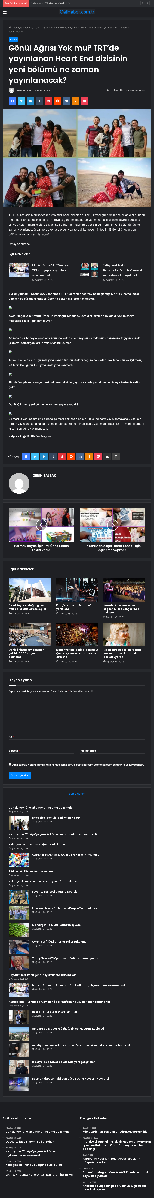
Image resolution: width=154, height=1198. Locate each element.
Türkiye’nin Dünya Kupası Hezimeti (32, 871)
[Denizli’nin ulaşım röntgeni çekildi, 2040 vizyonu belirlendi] (30, 634)
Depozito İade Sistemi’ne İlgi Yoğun (56, 818)
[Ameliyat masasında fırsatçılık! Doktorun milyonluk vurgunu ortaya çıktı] (19, 1050)
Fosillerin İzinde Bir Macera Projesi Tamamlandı (64, 908)
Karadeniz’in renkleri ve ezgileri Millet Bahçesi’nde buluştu (121, 608)
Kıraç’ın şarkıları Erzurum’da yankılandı (75, 607)
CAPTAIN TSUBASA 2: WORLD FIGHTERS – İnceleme (65, 855)
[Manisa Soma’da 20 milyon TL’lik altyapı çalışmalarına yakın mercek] (19, 270)
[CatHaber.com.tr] (77, 11)
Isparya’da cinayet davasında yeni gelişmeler (63, 1062)
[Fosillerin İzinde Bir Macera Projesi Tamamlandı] (19, 913)
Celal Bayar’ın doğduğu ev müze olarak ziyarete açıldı (27, 607)
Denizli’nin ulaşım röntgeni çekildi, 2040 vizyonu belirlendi (27, 653)
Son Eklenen (77, 793)
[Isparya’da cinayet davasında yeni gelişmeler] (19, 1067)
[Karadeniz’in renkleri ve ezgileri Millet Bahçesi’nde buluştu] (124, 590)
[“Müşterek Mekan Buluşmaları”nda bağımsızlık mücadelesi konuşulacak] (90, 270)
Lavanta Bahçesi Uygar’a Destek (54, 891)
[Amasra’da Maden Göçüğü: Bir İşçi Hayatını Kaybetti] (19, 1034)
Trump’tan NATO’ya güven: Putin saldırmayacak (65, 958)
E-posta (14, 750)
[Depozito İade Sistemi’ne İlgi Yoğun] (19, 823)
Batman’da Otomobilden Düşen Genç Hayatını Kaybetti (70, 1078)
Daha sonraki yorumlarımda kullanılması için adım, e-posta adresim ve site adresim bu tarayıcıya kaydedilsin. (78, 764)
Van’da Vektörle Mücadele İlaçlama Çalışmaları (42, 807)
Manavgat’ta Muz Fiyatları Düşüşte (56, 925)
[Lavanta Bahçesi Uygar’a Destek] (19, 897)
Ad (11, 736)
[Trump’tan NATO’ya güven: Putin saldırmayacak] (19, 963)
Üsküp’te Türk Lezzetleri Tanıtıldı (54, 1012)
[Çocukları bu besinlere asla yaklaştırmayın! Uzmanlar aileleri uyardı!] (124, 634)
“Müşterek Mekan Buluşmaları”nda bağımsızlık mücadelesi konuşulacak (123, 270)
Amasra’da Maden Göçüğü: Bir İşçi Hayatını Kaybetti (68, 1028)
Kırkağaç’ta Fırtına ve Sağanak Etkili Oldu (37, 844)
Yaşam (28, 27)
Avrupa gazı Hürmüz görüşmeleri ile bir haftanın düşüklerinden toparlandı (59, 1002)
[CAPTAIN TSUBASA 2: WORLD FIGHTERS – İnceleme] (19, 860)
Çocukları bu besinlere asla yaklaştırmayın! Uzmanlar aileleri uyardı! (122, 653)
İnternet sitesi (88, 750)
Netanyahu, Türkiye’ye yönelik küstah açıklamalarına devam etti (67, 3)
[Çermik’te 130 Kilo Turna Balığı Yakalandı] (19, 947)
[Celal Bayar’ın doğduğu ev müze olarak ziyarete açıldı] (30, 590)
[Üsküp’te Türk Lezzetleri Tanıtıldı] (19, 1017)
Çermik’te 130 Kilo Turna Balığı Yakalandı (59, 941)
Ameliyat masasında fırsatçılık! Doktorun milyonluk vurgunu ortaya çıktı (81, 1045)
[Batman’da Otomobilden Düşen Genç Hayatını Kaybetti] (19, 1084)
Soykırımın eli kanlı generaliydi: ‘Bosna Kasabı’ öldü (43, 975)
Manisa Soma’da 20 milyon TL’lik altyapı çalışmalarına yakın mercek (50, 270)
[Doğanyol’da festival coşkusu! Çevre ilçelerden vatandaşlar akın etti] (77, 634)
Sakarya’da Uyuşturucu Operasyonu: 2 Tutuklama (43, 881)
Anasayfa (16, 27)
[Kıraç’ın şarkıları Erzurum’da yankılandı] (77, 590)
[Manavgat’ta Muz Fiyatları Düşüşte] (19, 930)
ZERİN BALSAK (23, 90)
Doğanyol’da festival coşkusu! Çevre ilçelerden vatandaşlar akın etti (77, 653)
